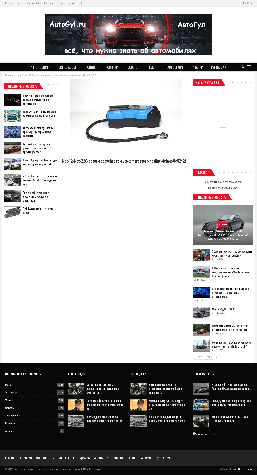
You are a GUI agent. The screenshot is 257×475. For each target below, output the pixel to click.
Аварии (198, 67)
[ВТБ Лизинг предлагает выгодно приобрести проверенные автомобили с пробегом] (201, 293)
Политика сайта (33, 3)
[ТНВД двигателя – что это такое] (12, 212)
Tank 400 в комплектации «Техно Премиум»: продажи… (230, 419)
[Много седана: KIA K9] (201, 313)
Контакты (49, 3)
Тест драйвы (66, 67)
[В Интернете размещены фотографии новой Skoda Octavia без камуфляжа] (201, 272)
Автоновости (40, 67)
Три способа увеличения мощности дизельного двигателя (36, 196)
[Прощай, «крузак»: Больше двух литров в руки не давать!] (12, 164)
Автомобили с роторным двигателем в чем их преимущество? (36, 148)
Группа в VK (218, 67)
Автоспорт (175, 67)
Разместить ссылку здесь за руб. (223, 181)
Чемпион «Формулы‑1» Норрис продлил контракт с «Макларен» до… (105, 405)
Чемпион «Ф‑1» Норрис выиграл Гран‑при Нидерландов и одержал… (232, 386)
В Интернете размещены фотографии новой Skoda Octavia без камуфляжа (230, 272)
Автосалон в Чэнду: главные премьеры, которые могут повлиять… (39, 132)
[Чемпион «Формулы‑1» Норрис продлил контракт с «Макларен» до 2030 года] (76, 405)
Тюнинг (90, 67)
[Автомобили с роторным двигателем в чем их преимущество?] (12, 148)
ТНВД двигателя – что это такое (38, 210)
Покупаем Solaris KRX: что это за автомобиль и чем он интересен (230, 328)
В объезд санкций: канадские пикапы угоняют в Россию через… (105, 419)
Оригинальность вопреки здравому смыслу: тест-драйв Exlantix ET (231, 344)
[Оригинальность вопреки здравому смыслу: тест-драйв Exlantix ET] (201, 346)
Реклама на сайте (75, 3)
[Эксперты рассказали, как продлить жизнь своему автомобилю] (201, 255)
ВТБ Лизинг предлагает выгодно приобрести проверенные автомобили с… (230, 292)
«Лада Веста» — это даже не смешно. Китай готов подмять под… (40, 180)
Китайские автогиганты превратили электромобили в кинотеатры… (103, 388)
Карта (19, 3)
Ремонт (153, 67)
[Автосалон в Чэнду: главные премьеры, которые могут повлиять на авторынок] (12, 132)
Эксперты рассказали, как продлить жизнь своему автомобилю (232, 253)
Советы (132, 67)
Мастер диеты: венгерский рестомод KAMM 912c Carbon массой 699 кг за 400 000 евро (223, 235)
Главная (9, 3)
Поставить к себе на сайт (223, 187)
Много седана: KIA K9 (224, 309)
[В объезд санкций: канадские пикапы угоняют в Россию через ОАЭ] (76, 421)
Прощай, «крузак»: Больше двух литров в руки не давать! (41, 162)
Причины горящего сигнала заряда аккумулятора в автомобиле (38, 100)
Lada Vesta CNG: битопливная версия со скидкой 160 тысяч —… (39, 116)
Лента (60, 3)
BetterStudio (245, 469)
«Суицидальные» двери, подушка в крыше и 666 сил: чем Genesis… (231, 403)
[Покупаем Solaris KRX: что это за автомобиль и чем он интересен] (201, 330)
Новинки (111, 67)
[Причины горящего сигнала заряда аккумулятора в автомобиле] (12, 100)
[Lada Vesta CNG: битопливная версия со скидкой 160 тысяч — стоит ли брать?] (12, 116)
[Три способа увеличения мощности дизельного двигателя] (12, 196)
